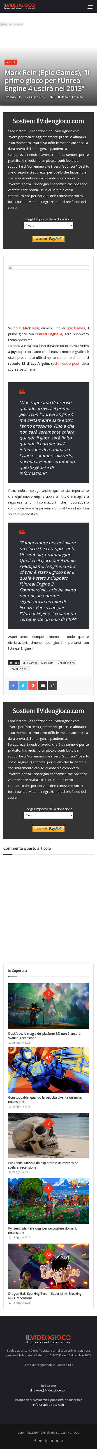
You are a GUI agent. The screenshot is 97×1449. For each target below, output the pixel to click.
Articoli (18, 24)
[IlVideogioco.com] (19, 6)
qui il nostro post (65, 363)
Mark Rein (31, 328)
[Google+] (32, 685)
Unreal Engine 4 (49, 334)
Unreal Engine (66, 662)
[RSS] (62, 1441)
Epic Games (75, 328)
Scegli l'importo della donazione (48, 219)
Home (7, 24)
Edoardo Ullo (13, 97)
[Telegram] (56, 1441)
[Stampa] (52, 685)
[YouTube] (45, 1441)
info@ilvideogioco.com (48, 1405)
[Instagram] (51, 1441)
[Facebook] (35, 1441)
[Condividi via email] (42, 685)
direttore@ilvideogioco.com (48, 1390)
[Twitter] (40, 1441)
